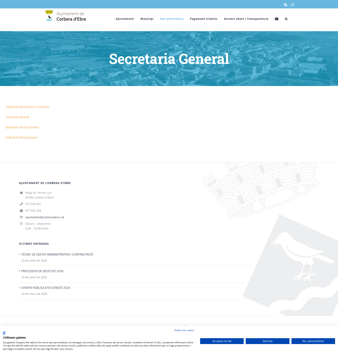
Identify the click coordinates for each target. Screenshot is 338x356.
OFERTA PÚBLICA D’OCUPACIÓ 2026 (45, 288)
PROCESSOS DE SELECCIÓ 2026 (42, 271)
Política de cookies (184, 330)
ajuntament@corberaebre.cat (44, 217)
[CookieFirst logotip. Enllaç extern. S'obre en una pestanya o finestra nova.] (4, 333)
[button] (286, 18)
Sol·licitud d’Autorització (21, 137)
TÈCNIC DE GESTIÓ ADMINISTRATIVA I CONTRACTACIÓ (57, 254)
